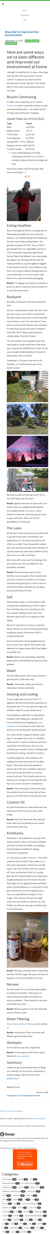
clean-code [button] (34, 1208)
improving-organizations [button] (13, 1191)
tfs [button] (35, 1200)
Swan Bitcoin (7, 1138)
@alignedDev (13, 1078)
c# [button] (5, 1228)
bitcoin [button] (7, 1204)
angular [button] (31, 1195)
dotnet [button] (7, 1216)
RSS (25, 20)
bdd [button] (16, 1204)
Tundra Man (12, 105)
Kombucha (32, 857)
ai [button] (26, 1200)
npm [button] (5, 1232)
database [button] (28, 1228)
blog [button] (28, 1220)
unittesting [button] (33, 1191)
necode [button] (28, 1212)
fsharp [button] (17, 1200)
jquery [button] (6, 1220)
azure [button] (6, 1200)
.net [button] (33, 1179)
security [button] (25, 1232)
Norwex (24, 989)
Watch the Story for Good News (11, 1111)
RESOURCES (25, 15)
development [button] (9, 1179)
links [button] (13, 1224)
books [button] (41, 1224)
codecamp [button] (8, 1212)
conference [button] (15, 1228)
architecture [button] (9, 1208)
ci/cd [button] (37, 1220)
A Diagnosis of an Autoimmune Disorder (23, 1095)
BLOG (25, 10)
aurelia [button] (22, 1208)
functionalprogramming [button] (35, 1216)
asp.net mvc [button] (40, 1212)
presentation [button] (9, 1187)
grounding (30, 510)
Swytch (34, 156)
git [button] (5, 1224)
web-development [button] (11, 1183)
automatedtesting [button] (30, 1183)
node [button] (39, 1228)
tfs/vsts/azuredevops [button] (31, 1204)
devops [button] (22, 1179)
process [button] (23, 1187)
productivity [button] (36, 1187)
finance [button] (18, 1216)
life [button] (18, 1212)
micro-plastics (23, 1056)
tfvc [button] (23, 1224)
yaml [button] (32, 1224)
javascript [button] (18, 1195)
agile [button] (6, 1195)
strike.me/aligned (39, 1118)
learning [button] (17, 1220)
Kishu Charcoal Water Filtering (21, 1024)
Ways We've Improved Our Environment (22, 33)
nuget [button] (15, 1232)
